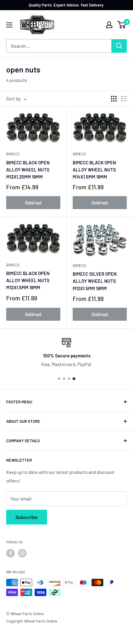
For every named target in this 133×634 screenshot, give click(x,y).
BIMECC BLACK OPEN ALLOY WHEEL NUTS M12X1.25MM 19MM (27, 170)
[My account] (109, 24)
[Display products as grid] (114, 98)
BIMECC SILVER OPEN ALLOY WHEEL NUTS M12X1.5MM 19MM (95, 281)
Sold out (33, 202)
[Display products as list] (124, 98)
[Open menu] (9, 25)
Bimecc (13, 153)
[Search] (119, 46)
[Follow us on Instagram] (22, 553)
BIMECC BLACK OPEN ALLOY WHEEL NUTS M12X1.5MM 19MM (27, 280)
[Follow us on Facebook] (10, 553)
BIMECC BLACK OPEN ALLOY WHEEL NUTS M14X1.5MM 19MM (94, 170)
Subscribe (26, 517)
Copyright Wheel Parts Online (31, 621)
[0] (122, 24)
